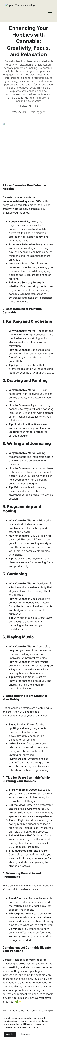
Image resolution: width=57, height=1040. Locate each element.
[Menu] (50, 11)
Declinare (25, 1034)
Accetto (9, 1034)
